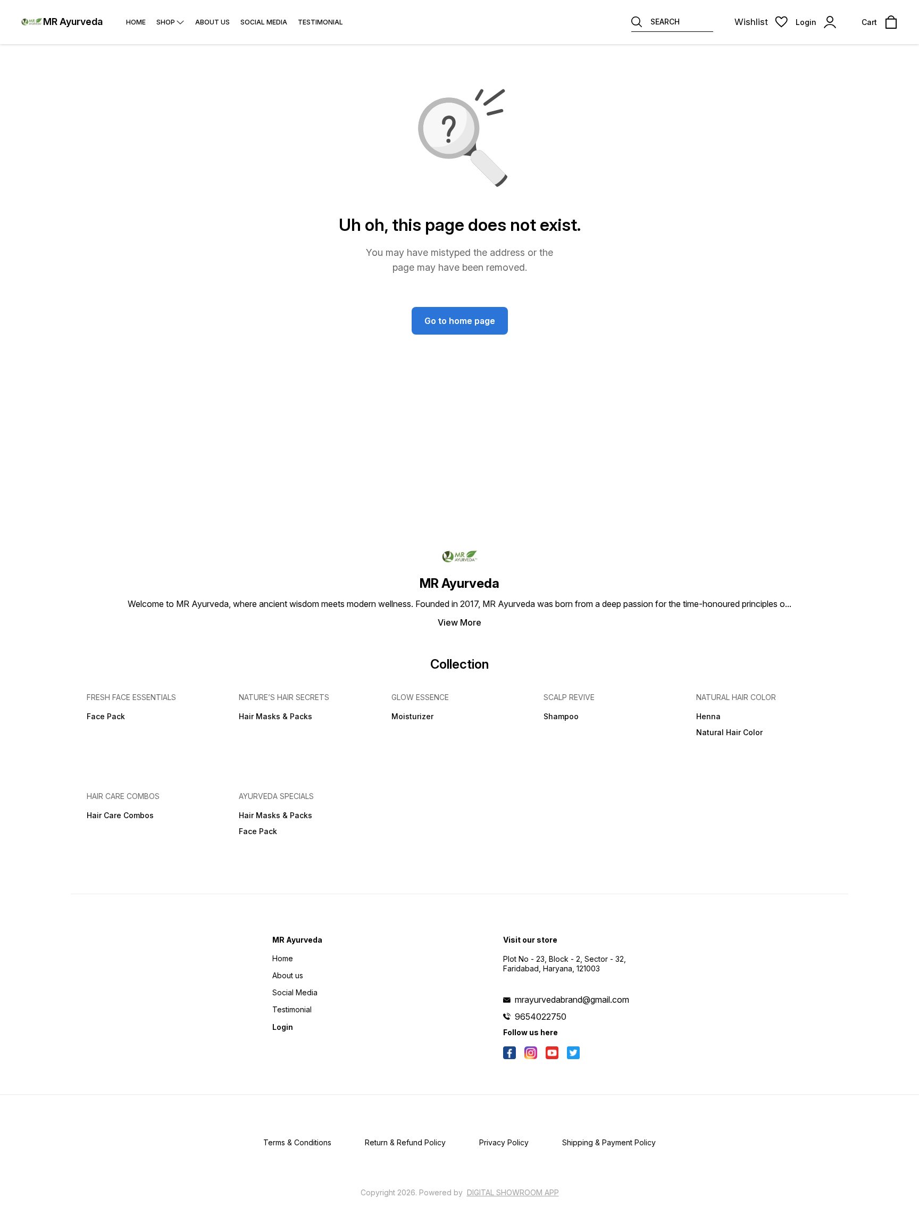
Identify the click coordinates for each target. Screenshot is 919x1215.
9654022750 (540, 1016)
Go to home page (459, 320)
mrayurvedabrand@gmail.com (572, 999)
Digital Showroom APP (513, 1192)
